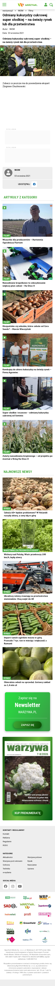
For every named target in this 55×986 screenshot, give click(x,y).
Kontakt (6, 834)
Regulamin (7, 841)
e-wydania (7, 872)
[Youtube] (20, 886)
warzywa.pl (8, 11)
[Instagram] (13, 886)
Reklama (6, 838)
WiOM (20, 11)
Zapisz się (27, 724)
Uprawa (31, 869)
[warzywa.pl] (27, 4)
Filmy (31, 11)
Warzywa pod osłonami (12, 861)
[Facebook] (34, 184)
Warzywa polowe (35, 857)
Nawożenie (32, 865)
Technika (6, 869)
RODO (5, 845)
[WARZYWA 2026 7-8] (27, 772)
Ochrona (6, 865)
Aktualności (8, 857)
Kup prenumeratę (27, 813)
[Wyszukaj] (51, 4)
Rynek (30, 861)
